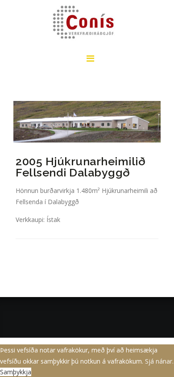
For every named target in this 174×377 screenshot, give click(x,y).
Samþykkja (15, 372)
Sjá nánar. (159, 361)
